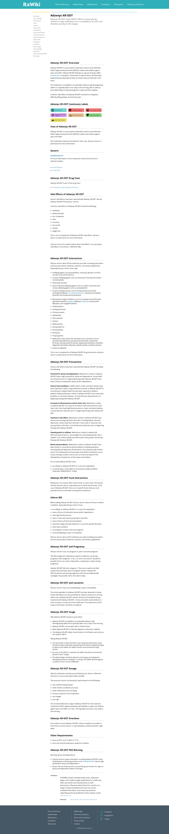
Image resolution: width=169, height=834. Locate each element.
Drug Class (56, 170)
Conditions (105, 4)
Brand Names (57, 167)
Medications (92, 4)
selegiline (70, 301)
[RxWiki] (31, 4)
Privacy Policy (79, 821)
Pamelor (81, 293)
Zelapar (84, 301)
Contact (77, 824)
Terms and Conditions (82, 818)
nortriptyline (72, 293)
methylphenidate (88, 761)
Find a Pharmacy (62, 4)
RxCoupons (118, 4)
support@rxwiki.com (65, 795)
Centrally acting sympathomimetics (65, 187)
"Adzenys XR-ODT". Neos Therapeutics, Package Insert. (83, 799)
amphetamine (55, 75)
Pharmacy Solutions (135, 4)
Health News (78, 4)
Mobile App (78, 811)
